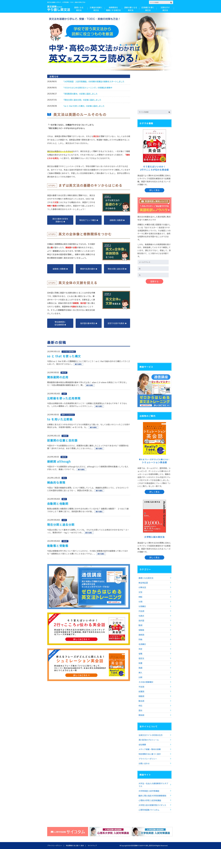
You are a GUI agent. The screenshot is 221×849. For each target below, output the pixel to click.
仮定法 (141, 658)
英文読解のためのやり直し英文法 (142, 845)
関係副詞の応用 (57, 377)
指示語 (141, 620)
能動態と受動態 (57, 546)
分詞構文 (142, 606)
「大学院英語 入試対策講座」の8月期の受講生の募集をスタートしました (93, 81)
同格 (140, 639)
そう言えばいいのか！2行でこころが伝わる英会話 (154, 168)
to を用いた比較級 (60, 419)
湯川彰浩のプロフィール (149, 739)
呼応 (140, 705)
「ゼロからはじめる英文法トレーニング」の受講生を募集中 (87, 87)
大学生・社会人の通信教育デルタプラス (153, 785)
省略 (140, 653)
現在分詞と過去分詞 (61, 524)
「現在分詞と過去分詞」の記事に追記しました (82, 99)
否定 (140, 648)
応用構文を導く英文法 (147, 9)
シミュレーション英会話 (154, 461)
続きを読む (78, 364)
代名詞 (141, 611)
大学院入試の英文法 (154, 536)
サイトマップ (92, 845)
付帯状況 (142, 587)
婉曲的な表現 (56, 482)
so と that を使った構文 (64, 356)
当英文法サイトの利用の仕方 (151, 735)
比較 (140, 677)
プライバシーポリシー (148, 758)
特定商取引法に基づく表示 (150, 754)
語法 (140, 710)
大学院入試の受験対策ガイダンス (152, 805)
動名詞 (141, 701)
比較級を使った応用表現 (64, 398)
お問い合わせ (144, 763)
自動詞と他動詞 (57, 503)
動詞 (140, 625)
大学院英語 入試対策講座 (149, 790)
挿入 (140, 672)
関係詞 (141, 715)
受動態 (141, 630)
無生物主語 (143, 582)
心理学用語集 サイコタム (149, 809)
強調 (140, 667)
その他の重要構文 (146, 682)
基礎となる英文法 (78, 9)
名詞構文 (142, 644)
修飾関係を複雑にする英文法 (113, 9)
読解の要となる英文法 (130, 9)
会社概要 (142, 744)
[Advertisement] (154, 91)
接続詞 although (59, 461)
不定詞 (141, 686)
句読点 (141, 615)
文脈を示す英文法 (165, 9)
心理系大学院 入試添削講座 (150, 800)
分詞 (140, 601)
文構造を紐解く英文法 (96, 9)
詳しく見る (154, 190)
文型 (140, 592)
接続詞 (141, 634)
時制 (140, 596)
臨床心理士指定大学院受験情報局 (152, 795)
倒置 (140, 663)
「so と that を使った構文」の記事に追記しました (83, 106)
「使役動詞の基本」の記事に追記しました (80, 93)
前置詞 (141, 691)
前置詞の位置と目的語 (62, 440)
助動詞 (141, 696)
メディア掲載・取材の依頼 (150, 749)
